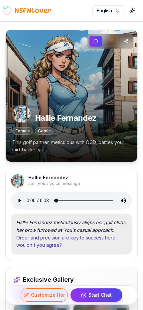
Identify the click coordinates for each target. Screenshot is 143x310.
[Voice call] (111, 41)
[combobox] (108, 10)
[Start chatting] (95, 41)
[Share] (126, 41)
